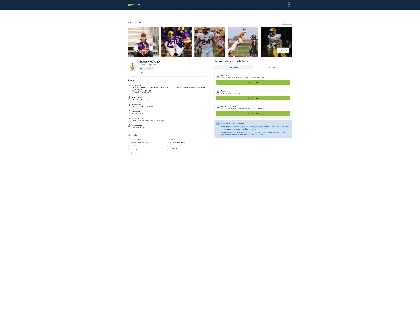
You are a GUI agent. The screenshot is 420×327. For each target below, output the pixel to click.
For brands (234, 67)
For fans (272, 67)
